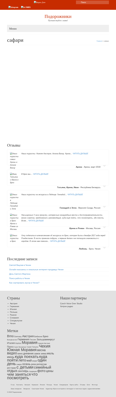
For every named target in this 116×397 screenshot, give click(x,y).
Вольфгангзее (12, 340)
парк (72, 134)
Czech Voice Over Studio (71, 303)
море (34, 361)
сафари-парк (92, 134)
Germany (18, 336)
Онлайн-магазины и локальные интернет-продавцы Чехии (36, 269)
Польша (13, 312)
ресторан (11, 368)
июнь (10, 356)
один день (66, 134)
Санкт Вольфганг (20, 347)
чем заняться (19, 374)
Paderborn (12, 134)
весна (41, 350)
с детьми (78, 134)
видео (27, 134)
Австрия (13, 303)
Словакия (14, 318)
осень (26, 364)
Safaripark (20, 134)
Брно (45, 336)
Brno (10, 336)
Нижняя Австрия (44, 343)
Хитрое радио (66, 306)
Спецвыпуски (16, 320)
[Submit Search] (78, 2)
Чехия (13, 323)
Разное (13, 315)
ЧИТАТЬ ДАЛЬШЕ (80, 154)
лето (60, 134)
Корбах (18, 343)
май (29, 360)
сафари (84, 134)
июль (38, 134)
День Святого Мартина (19, 274)
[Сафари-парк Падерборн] (58, 78)
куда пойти (54, 134)
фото (41, 371)
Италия (13, 309)
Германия (24, 116)
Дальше (98, 127)
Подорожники (58, 16)
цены (99, 134)
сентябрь (23, 371)
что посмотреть (22, 376)
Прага (10, 347)
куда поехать (45, 134)
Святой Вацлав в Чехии (20, 265)
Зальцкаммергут (46, 339)
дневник (28, 353)
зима (43, 353)
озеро (19, 364)
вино (20, 353)
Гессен (33, 339)
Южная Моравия (22, 350)
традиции (33, 371)
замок (37, 353)
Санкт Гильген (32, 347)
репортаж (41, 364)
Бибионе (38, 336)
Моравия (29, 342)
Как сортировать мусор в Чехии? (24, 283)
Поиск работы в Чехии (19, 278)
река (33, 364)
